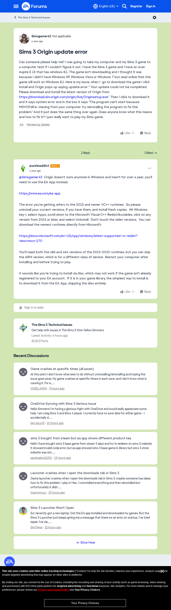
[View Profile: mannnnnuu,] (23, 476)
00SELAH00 (38, 388)
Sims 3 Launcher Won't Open (52, 508)
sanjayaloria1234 (41, 458)
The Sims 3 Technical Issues (34, 17)
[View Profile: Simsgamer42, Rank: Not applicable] (24, 38)
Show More (87, 542)
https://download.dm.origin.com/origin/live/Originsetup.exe (63, 97)
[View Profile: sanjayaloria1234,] (23, 441)
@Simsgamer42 (30, 177)
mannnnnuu (38, 492)
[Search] (124, 6)
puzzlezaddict (39, 166)
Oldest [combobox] (151, 153)
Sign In (150, 6)
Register (136, 6)
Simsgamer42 (41, 36)
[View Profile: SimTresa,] (23, 511)
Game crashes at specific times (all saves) (62, 369)
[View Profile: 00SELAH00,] (23, 372)
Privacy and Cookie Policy (53, 589)
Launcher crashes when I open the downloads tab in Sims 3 (74, 473)
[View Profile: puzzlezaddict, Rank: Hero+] (23, 168)
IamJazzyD (37, 423)
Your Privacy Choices (85, 603)
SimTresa (36, 527)
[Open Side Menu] (16, 6)
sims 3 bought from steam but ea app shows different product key (80, 438)
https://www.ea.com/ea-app (39, 193)
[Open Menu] (154, 17)
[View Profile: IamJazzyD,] (23, 407)
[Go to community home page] (34, 6)
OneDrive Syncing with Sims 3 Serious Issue (63, 404)
